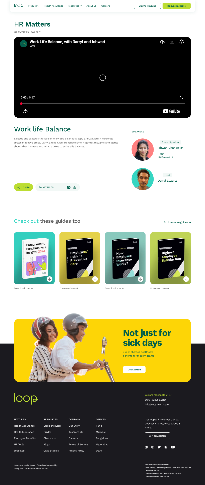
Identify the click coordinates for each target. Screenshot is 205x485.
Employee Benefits (25, 438)
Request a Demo (176, 5)
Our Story (74, 425)
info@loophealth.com (157, 404)
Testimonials (76, 431)
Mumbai (100, 431)
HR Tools (19, 444)
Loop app (19, 450)
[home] (18, 6)
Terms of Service (78, 444)
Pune (99, 425)
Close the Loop (52, 425)
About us (91, 5)
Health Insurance (24, 431)
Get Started (134, 369)
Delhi (99, 450)
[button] (33, 5)
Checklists (49, 438)
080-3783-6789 (155, 399)
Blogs (46, 444)
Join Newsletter (157, 435)
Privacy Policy (76, 450)
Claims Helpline (147, 5)
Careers (105, 5)
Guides (47, 431)
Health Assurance (53, 5)
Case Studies (51, 450)
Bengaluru (102, 438)
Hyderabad (102, 444)
